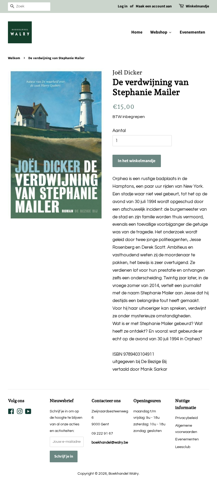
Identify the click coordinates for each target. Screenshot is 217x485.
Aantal (119, 130)
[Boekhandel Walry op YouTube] (28, 413)
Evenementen (187, 439)
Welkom (14, 58)
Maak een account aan (154, 6)
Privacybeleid (186, 418)
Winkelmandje (197, 6)
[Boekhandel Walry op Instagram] (19, 413)
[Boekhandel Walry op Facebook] (11, 413)
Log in (123, 6)
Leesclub (182, 447)
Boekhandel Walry (123, 473)
